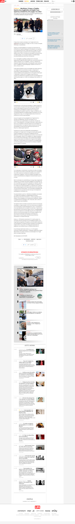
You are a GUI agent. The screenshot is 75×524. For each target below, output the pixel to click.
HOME (15, 5)
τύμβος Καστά (38, 239)
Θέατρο (29, 3)
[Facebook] (39, 30)
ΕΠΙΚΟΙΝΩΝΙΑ (27, 513)
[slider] (23, 102)
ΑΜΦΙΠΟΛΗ (33, 239)
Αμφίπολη (16, 43)
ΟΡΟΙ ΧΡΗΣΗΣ (24, 259)
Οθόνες (22, 3)
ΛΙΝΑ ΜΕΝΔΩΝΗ (27, 239)
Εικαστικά (33, 3)
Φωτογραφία (49, 3)
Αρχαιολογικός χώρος (29, 240)
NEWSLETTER (33, 513)
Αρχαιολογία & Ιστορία (42, 3)
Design (53, 3)
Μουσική (25, 3)
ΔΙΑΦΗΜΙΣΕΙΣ (40, 513)
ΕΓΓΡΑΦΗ (38, 257)
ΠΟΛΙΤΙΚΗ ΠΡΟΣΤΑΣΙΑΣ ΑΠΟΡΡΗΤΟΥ (32, 259)
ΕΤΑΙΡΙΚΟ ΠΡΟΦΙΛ (47, 513)
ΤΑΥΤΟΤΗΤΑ (21, 513)
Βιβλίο (37, 3)
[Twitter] (41, 30)
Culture (18, 5)
